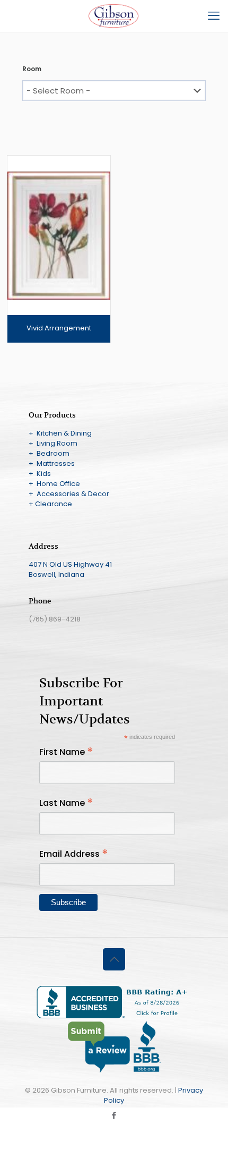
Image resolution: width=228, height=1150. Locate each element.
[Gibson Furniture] (114, 16)
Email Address (73, 854)
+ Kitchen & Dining (60, 433)
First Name (66, 752)
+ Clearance (50, 504)
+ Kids (40, 473)
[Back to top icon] (114, 959)
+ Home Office (54, 484)
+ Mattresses (52, 463)
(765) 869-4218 (55, 619)
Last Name (66, 803)
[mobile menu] (214, 16)
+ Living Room (53, 443)
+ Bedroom (49, 453)
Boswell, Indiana (56, 574)
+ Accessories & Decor (69, 494)
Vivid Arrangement (59, 328)
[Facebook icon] (114, 1115)
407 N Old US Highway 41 (70, 564)
